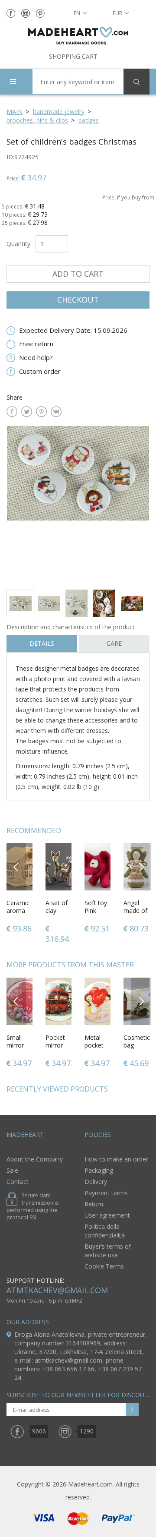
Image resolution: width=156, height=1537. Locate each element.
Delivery (95, 1181)
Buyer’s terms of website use (107, 1250)
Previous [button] (16, 866)
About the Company (34, 1159)
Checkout (78, 299)
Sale (12, 1170)
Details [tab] (41, 643)
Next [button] (141, 866)
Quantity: (19, 244)
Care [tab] (114, 643)
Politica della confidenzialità (104, 1230)
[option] (78, 504)
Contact (17, 1181)
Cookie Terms (104, 1266)
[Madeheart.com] (78, 35)
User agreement (107, 1215)
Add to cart (78, 273)
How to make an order (116, 1159)
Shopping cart (73, 56)
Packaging (98, 1170)
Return (93, 1204)
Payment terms (106, 1193)
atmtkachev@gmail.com (57, 1290)
